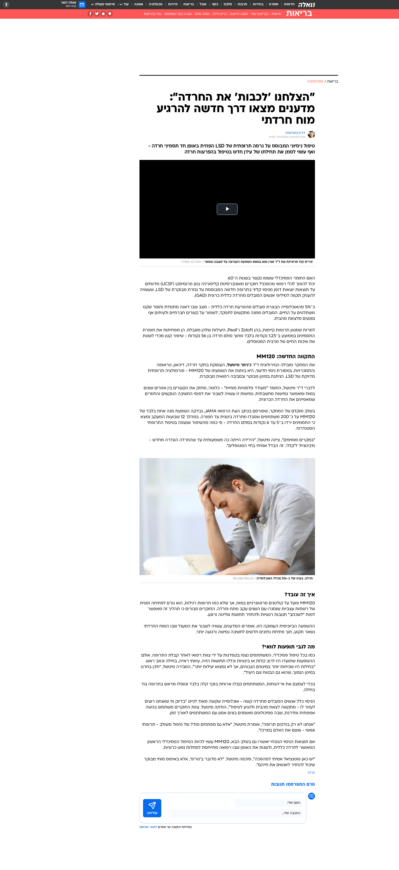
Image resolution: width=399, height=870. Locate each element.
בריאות (188, 4)
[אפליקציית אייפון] (103, 14)
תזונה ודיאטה (239, 14)
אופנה (138, 4)
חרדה (311, 772)
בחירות (258, 4)
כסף (215, 4)
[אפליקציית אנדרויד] (110, 14)
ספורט (273, 4)
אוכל (203, 4)
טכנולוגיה (156, 4)
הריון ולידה (219, 14)
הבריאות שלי (260, 14)
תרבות (242, 4)
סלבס (228, 4)
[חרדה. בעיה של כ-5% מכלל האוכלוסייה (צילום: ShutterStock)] (227, 520)
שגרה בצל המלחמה (178, 14)
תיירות (173, 4)
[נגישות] (6, 5)
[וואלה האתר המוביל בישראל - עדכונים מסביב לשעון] (306, 4)
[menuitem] (286, 4)
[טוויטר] (97, 14)
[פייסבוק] (90, 14)
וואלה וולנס (202, 14)
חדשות (289, 4)
